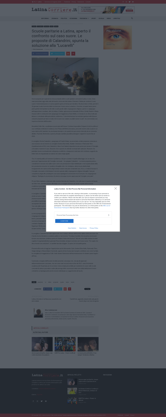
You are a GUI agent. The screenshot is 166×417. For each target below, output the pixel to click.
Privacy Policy (94, 228)
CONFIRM (64, 221)
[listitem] (83, 215)
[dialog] (83, 208)
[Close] (116, 189)
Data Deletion (72, 228)
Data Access (83, 228)
